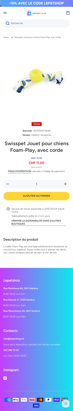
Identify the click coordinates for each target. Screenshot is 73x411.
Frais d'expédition (19, 171)
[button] (68, 12)
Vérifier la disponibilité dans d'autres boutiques (36, 222)
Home (6, 37)
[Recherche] (6, 23)
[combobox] (36, 23)
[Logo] (36, 12)
